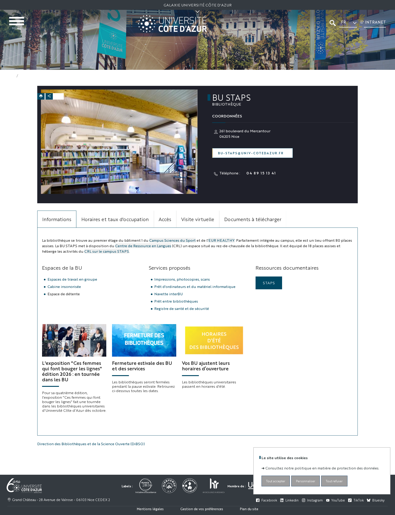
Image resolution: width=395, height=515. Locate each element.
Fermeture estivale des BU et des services (142, 365)
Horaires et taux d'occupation (115, 219)
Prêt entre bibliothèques (176, 301)
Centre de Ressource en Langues (143, 245)
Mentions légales (150, 509)
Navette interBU (168, 293)
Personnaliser (305, 481)
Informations (56, 219)
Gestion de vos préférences (201, 509)
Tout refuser (334, 481)
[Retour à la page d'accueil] (172, 24)
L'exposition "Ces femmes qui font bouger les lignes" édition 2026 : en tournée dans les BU (72, 371)
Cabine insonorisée (64, 286)
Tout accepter (275, 481)
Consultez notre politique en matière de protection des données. (322, 467)
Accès (165, 219)
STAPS (269, 282)
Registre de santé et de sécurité (181, 308)
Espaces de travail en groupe (72, 279)
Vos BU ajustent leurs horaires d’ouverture (206, 365)
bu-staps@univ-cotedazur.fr (250, 153)
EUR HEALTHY (221, 240)
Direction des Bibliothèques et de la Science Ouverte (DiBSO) (91, 443)
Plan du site (249, 509)
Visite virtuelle (197, 219)
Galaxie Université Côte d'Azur (198, 5)
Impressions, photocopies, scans (182, 279)
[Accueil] (11, 76)
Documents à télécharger (252, 219)
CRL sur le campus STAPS (106, 251)
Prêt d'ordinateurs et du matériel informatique (194, 286)
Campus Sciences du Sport (172, 240)
